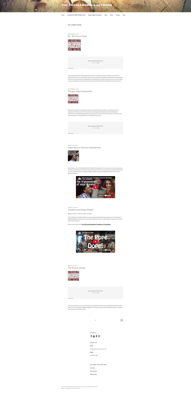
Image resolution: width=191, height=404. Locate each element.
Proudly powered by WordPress (72, 388)
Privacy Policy (93, 371)
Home (63, 15)
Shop (124, 15)
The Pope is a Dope (76, 268)
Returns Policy (93, 374)
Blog (106, 15)
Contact (118, 15)
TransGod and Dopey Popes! (80, 210)
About (111, 15)
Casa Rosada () (96, 224)
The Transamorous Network (87, 5)
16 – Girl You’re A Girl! (77, 36)
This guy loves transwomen (80, 91)
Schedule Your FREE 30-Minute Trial (76, 15)
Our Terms (92, 367)
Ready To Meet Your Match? (95, 15)
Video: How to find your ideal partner (84, 147)
